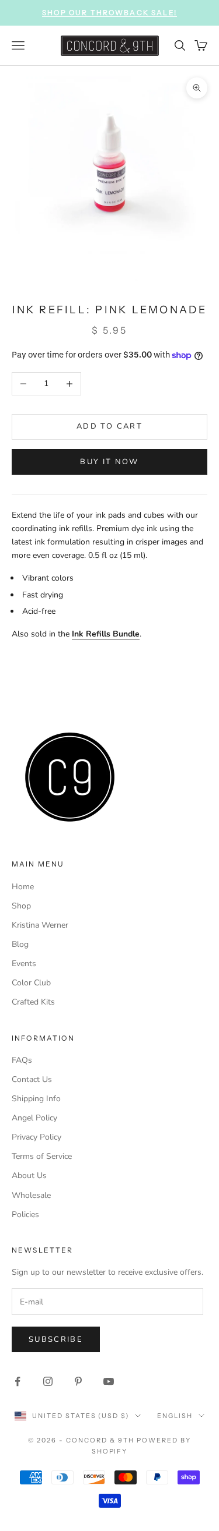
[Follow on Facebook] (17, 1381)
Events (24, 963)
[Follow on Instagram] (48, 1381)
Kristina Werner (40, 925)
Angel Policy (34, 1117)
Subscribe (56, 1339)
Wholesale (31, 1195)
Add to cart (109, 426)
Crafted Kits (33, 1001)
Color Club (31, 982)
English (175, 1416)
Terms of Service (42, 1156)
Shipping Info (36, 1098)
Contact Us (32, 1079)
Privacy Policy (36, 1137)
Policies (25, 1214)
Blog (20, 944)
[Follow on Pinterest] (78, 1381)
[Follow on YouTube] (108, 1381)
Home (23, 886)
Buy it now (109, 462)
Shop (21, 905)
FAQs (22, 1060)
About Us (29, 1175)
